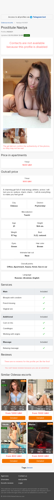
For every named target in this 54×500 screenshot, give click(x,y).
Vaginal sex (8, 309)
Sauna (28, 267)
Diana (31, 381)
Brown (40, 246)
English (36, 278)
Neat (27, 255)
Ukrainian (27, 278)
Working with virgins (11, 334)
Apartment (19, 267)
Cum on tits (8, 323)
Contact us (22, 476)
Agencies (5, 476)
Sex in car (42, 267)
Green (14, 246)
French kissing (9, 303)
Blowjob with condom (12, 297)
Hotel (34, 267)
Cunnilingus (8, 328)
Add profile (22, 479)
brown (30, 468)
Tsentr (27, 215)
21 (14, 226)
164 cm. (40, 226)
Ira (3, 381)
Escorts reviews (7, 483)
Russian (18, 278)
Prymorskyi (40, 206)
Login (20, 483)
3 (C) (36, 235)
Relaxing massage (11, 348)
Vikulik (5, 424)
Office (10, 267)
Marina (32, 424)
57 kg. (14, 235)
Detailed (13, 418)
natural (42, 235)
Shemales (5, 479)
